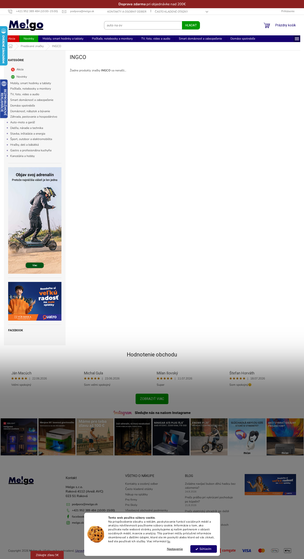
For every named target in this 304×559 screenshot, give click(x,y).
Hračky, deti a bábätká (24, 145)
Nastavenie (175, 549)
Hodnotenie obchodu (152, 354)
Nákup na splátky (136, 494)
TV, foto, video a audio (24, 94)
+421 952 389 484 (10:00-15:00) (93, 510)
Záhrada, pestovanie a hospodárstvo (33, 117)
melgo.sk (78, 523)
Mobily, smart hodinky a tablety (30, 83)
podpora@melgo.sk (85, 504)
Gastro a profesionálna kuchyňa (30, 150)
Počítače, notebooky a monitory (30, 89)
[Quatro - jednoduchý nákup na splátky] (34, 301)
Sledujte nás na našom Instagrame (163, 413)
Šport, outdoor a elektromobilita (31, 139)
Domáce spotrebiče (22, 106)
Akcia (20, 69)
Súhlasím (205, 549)
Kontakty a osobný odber (126, 12)
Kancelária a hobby (22, 156)
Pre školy (131, 505)
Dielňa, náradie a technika (26, 128)
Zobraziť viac (152, 399)
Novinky (22, 76)
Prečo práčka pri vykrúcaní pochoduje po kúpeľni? (209, 499)
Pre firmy (131, 500)
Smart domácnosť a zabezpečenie (31, 100)
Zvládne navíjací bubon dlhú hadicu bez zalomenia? (210, 486)
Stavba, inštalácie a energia (27, 134)
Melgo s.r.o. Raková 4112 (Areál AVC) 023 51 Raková (84, 491)
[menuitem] (11, 38)
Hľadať (191, 25)
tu (168, 541)
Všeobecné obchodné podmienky (146, 510)
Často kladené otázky (171, 12)
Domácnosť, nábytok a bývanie (30, 111)
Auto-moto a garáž (22, 122)
